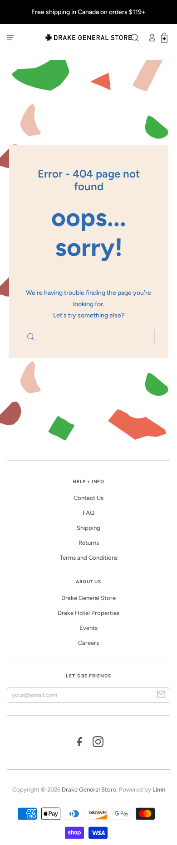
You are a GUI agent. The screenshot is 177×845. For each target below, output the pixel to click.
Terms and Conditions (89, 557)
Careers (88, 642)
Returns (89, 542)
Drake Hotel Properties (88, 613)
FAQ (88, 512)
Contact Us (88, 498)
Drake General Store (88, 598)
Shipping (88, 527)
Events (88, 627)
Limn (158, 789)
